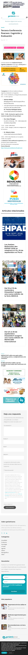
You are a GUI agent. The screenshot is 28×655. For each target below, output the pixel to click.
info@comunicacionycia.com (10, 492)
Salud (2, 554)
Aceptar (4, 652)
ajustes (13, 650)
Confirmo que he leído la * (12, 585)
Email (5, 446)
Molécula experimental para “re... (17, 615)
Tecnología (4, 544)
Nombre (5, 438)
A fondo (3, 546)
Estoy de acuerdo (9, 470)
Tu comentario (7, 425)
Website (5, 454)
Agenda (2, 27)
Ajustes (10, 652)
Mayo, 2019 (3, 40)
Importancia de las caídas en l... (17, 605)
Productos (4, 542)
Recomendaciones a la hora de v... (16, 626)
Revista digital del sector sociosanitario (13, 22)
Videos (3, 550)
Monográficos (5, 552)
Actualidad (4, 540)
